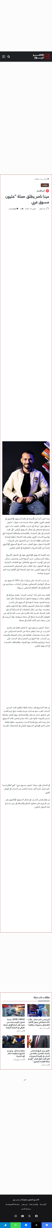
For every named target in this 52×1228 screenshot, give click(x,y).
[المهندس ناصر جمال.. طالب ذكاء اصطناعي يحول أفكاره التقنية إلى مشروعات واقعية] (38, 1010)
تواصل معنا (33, 1204)
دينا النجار (42, 208)
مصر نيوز (16, 1199)
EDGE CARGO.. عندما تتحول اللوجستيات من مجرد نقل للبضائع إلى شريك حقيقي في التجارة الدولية (14, 1023)
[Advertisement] (26, 25)
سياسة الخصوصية (13, 1204)
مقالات (36, 179)
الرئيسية (44, 179)
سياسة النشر (26, 1208)
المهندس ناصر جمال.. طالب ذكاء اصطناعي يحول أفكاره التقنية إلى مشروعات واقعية (39, 1022)
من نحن (24, 1204)
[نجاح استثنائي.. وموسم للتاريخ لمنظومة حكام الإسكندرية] (13, 1041)
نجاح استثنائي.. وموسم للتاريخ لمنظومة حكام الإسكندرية (16, 1053)
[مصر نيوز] (41, 56)
